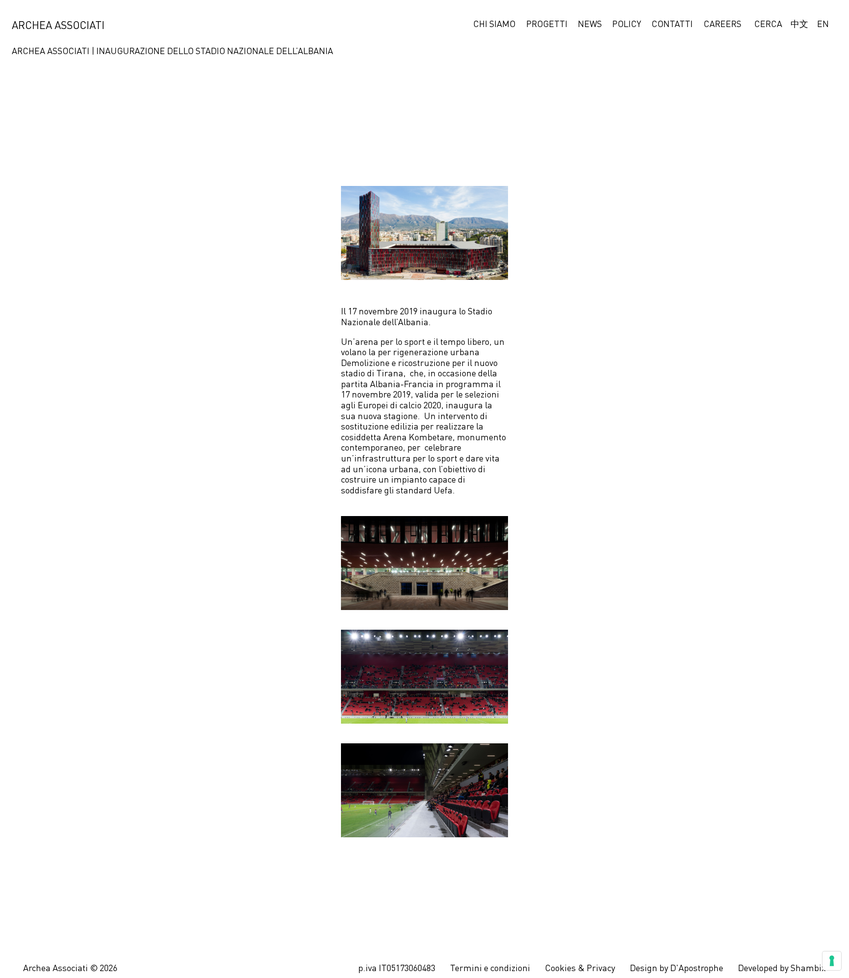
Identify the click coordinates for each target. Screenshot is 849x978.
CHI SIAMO (494, 24)
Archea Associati (58, 26)
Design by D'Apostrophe (676, 968)
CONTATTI (672, 24)
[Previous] (22, 489)
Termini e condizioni (490, 968)
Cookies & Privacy (580, 968)
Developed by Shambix (782, 968)
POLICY (626, 24)
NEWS (590, 24)
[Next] (826, 489)
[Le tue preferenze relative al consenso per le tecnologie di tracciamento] (831, 960)
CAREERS (722, 24)
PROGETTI (546, 24)
